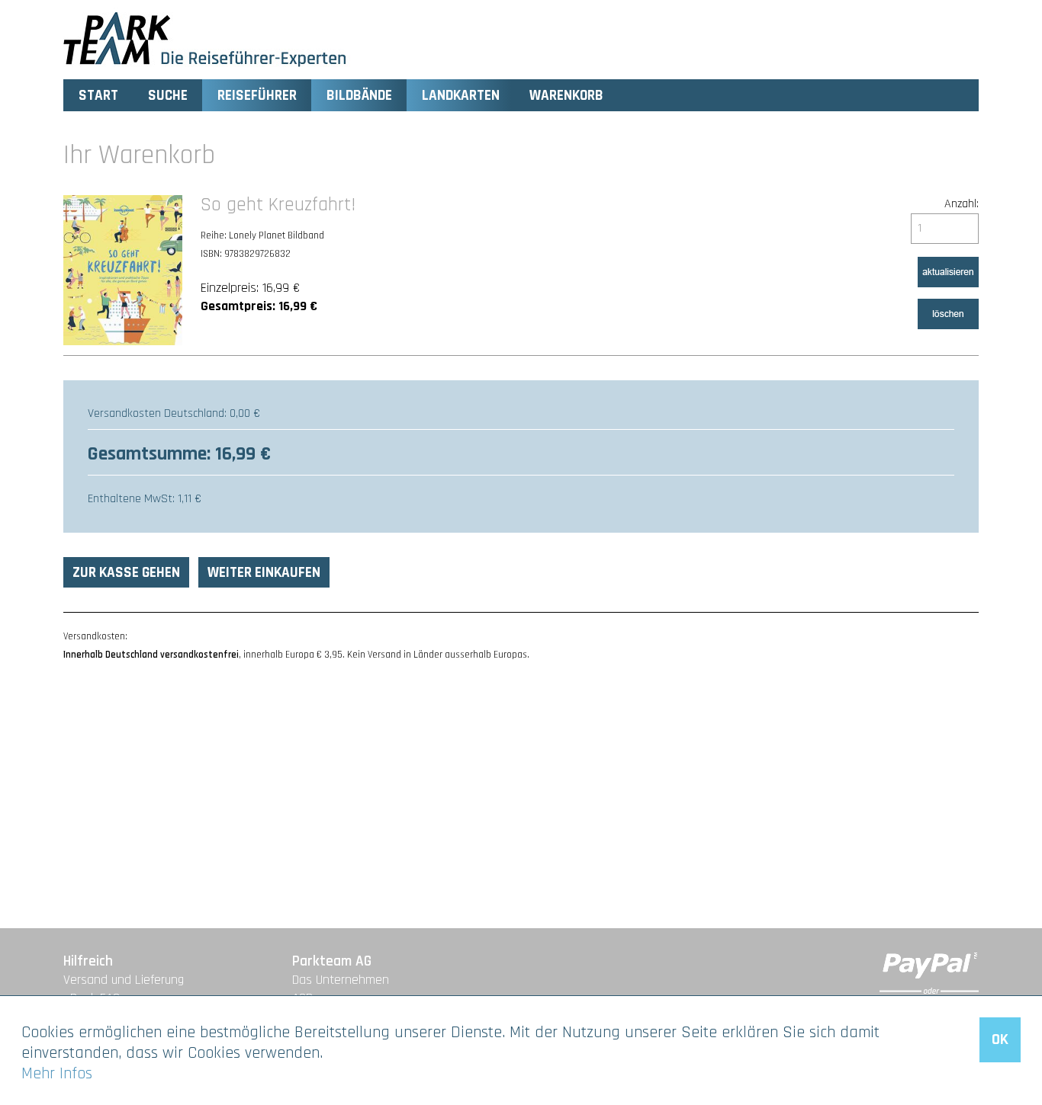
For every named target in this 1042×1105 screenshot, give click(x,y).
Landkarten (461, 95)
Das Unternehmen (340, 980)
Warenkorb (566, 95)
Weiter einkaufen (263, 572)
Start (98, 95)
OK (1000, 1039)
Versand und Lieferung (123, 980)
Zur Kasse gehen (126, 572)
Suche (168, 95)
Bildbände (359, 95)
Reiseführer (257, 95)
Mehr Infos (56, 1073)
